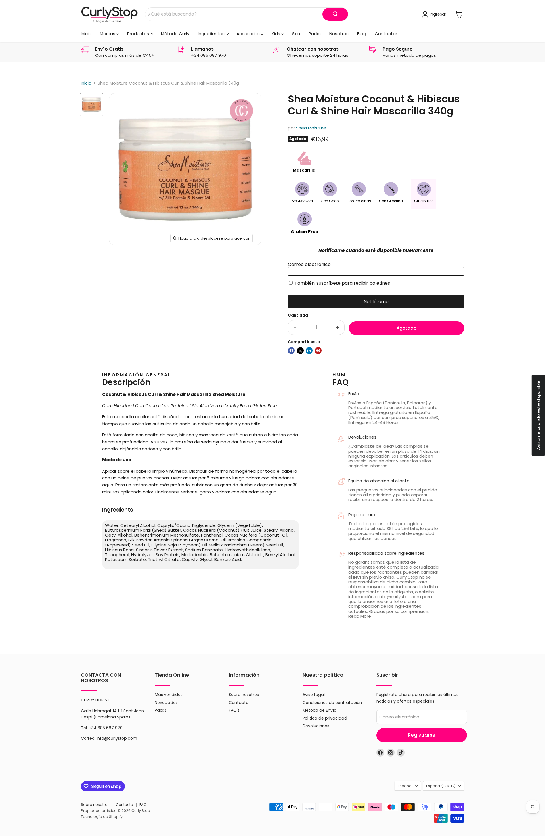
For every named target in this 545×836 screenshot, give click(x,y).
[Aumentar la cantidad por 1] (338, 327)
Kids (276, 34)
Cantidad (298, 315)
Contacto (238, 702)
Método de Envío (319, 710)
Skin (296, 34)
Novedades (166, 702)
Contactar (386, 34)
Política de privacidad (325, 718)
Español (405, 786)
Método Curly (175, 34)
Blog (361, 34)
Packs (315, 34)
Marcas (108, 34)
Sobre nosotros (244, 694)
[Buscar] (335, 14)
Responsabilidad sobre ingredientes (386, 553)
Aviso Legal (314, 694)
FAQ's (234, 710)
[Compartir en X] (300, 350)
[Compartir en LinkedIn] (309, 350)
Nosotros (339, 34)
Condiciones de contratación (332, 702)
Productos (138, 34)
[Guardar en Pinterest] (318, 350)
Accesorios (248, 34)
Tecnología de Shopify (102, 816)
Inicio (86, 34)
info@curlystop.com (117, 738)
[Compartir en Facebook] (291, 350)
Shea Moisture (311, 128)
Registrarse (421, 735)
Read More (359, 616)
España (441, 786)
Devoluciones (362, 437)
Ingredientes (212, 34)
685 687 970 (110, 728)
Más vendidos (169, 694)
